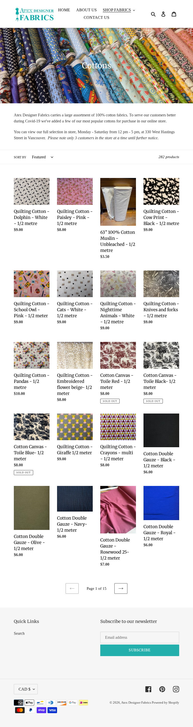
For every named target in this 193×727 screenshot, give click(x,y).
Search (19, 633)
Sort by (20, 157)
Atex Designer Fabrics (136, 702)
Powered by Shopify (165, 702)
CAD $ (24, 689)
